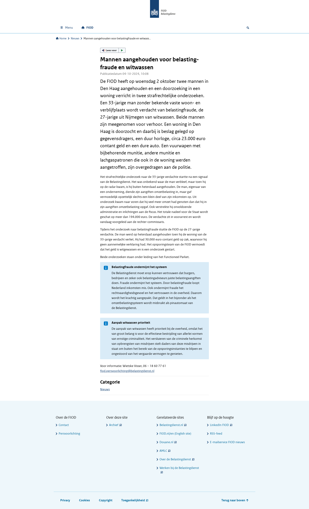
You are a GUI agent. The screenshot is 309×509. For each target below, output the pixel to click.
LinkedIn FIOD (219, 425)
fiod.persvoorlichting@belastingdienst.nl (127, 371)
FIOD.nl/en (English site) (175, 433)
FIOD (89, 28)
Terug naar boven (233, 500)
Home (63, 38)
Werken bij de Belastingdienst (179, 468)
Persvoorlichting (69, 433)
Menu (69, 28)
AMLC (163, 451)
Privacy (65, 500)
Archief (113, 425)
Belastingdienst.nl (171, 425)
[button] (113, 50)
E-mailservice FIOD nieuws (227, 442)
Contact (64, 425)
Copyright (105, 500)
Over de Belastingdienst (175, 459)
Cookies (84, 500)
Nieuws (75, 38)
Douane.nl (166, 442)
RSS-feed (216, 433)
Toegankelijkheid (133, 500)
